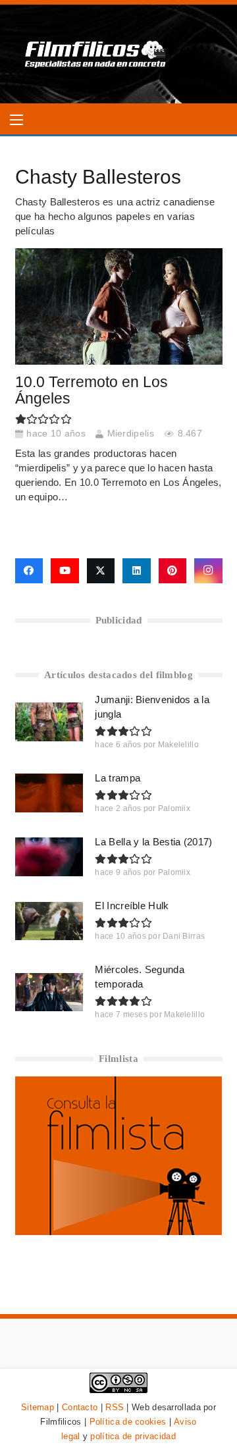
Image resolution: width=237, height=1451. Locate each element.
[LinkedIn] (136, 570)
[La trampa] (49, 793)
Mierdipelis (130, 433)
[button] (16, 119)
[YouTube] (65, 570)
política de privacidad (133, 1436)
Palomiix (174, 808)
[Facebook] (29, 570)
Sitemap (37, 1407)
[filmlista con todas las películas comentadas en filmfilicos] (119, 1231)
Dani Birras (184, 936)
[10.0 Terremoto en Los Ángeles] (119, 306)
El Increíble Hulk (132, 905)
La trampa (117, 777)
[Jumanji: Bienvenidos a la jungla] (49, 721)
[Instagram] (208, 570)
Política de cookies (128, 1422)
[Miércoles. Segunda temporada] (49, 992)
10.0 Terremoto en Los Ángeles (91, 390)
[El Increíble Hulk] (49, 921)
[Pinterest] (173, 570)
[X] (101, 570)
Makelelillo (178, 744)
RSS (114, 1407)
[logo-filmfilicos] (96, 54)
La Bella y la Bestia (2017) (153, 841)
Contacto (79, 1407)
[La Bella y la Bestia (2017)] (49, 856)
